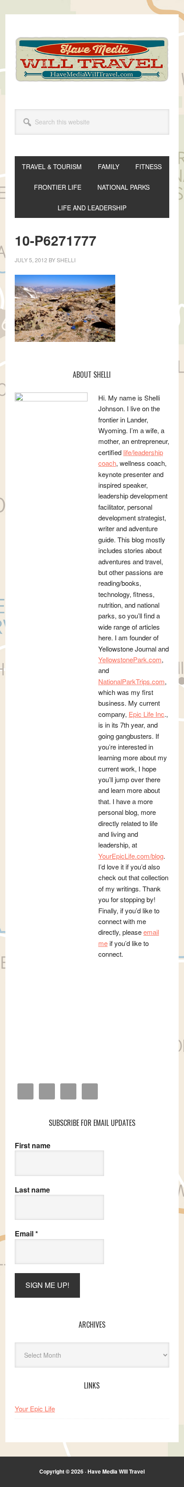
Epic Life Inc (146, 714)
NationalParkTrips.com (131, 681)
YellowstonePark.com (130, 659)
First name (32, 1145)
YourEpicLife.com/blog (130, 856)
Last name (32, 1190)
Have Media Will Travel (92, 59)
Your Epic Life (35, 1408)
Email (26, 1234)
